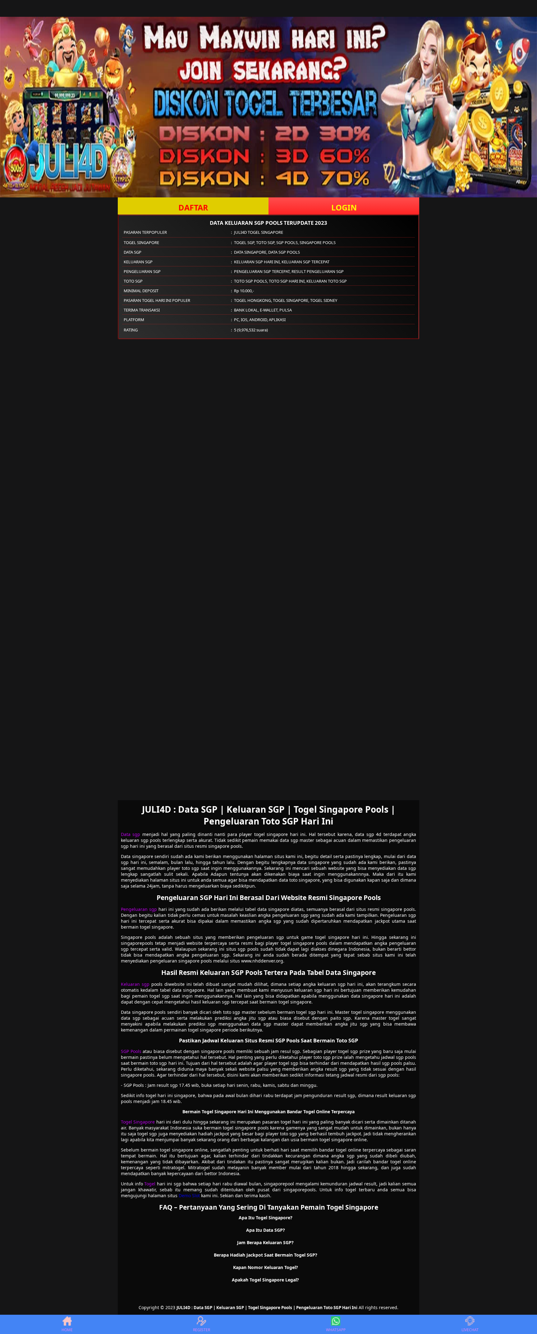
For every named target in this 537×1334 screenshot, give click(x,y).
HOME (67, 1329)
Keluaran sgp (135, 984)
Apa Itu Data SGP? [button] (265, 1230)
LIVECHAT (470, 1329)
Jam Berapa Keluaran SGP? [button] (265, 1242)
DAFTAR (193, 207)
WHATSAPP (336, 1329)
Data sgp (130, 834)
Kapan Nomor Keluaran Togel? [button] (265, 1267)
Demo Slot (189, 1195)
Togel (149, 1184)
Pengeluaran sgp (139, 909)
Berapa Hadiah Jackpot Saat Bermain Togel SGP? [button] (265, 1255)
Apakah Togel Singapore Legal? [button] (265, 1280)
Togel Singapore (138, 1122)
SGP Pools (131, 1051)
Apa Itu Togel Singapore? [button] (265, 1218)
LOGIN (344, 207)
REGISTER (201, 1329)
